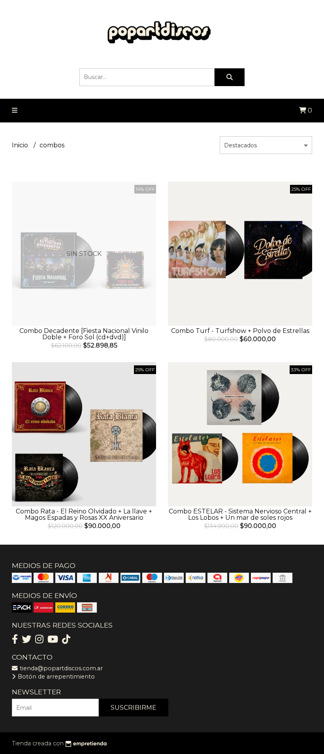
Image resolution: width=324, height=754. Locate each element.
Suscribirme (133, 707)
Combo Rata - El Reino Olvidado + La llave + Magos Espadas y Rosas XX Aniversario (84, 514)
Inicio (21, 145)
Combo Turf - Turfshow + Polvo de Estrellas (240, 331)
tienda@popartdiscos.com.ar (60, 668)
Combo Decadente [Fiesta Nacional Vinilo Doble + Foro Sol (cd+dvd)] (84, 334)
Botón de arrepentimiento (55, 676)
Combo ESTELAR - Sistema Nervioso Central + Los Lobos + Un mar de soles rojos (240, 514)
